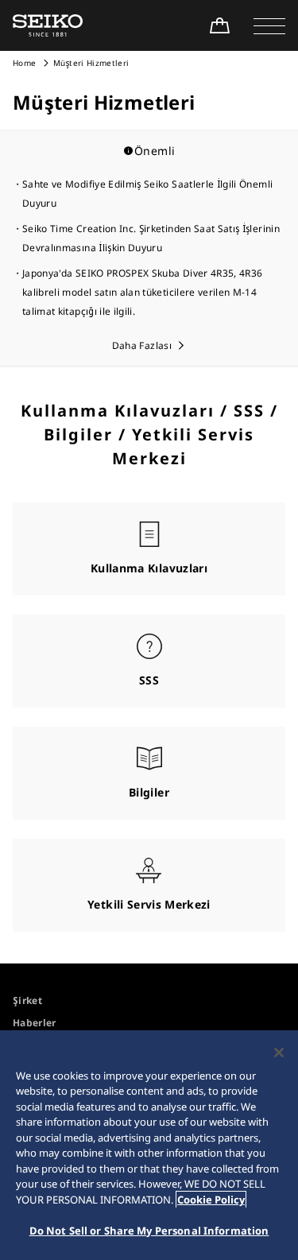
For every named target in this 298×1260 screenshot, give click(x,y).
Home (24, 62)
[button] (269, 25)
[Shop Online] (219, 25)
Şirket (27, 1000)
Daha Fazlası (142, 345)
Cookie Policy (211, 1199)
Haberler (34, 1022)
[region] (149, 1145)
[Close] (278, 1052)
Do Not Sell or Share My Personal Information (149, 1230)
